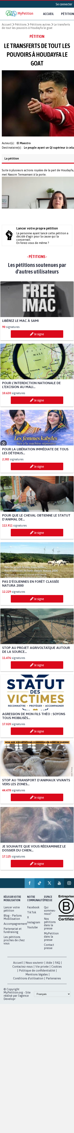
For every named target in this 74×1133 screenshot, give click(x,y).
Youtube (32, 929)
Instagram (33, 924)
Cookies (56, 968)
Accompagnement (15, 925)
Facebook (33, 909)
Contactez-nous (22, 968)
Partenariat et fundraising (13, 932)
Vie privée (42, 968)
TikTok (31, 914)
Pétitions (21, 24)
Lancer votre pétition (12, 911)
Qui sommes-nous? (50, 912)
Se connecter (64, 4)
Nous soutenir (34, 964)
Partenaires (53, 980)
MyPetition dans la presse (51, 939)
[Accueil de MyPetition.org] (20, 14)
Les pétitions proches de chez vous (14, 942)
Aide (49, 964)
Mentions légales (37, 976)
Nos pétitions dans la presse (50, 925)
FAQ (57, 964)
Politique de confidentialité (37, 972)
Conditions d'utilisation (28, 980)
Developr (9, 1001)
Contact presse (49, 948)
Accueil (48, 14)
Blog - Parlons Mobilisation (13, 919)
